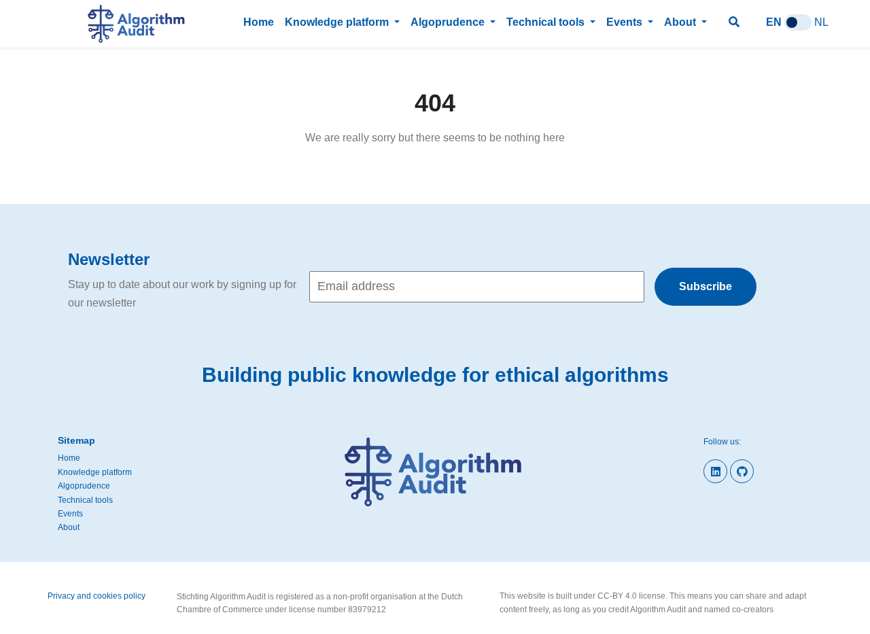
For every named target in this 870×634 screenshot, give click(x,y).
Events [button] (625, 22)
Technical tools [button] (546, 22)
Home (258, 22)
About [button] (681, 22)
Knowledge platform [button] (338, 22)
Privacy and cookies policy (96, 596)
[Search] (736, 22)
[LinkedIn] (715, 471)
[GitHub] (742, 471)
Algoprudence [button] (449, 22)
